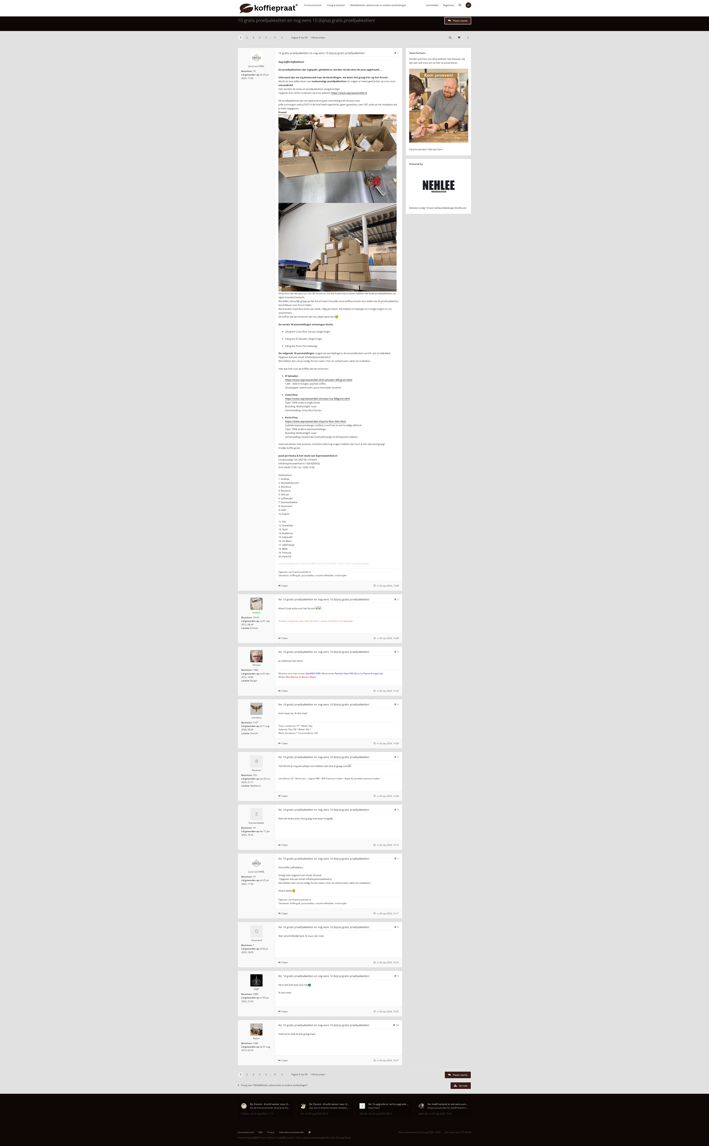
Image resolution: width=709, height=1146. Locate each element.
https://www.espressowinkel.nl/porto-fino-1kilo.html (315, 421)
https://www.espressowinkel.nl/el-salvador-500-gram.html (318, 379)
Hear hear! (374, 1107)
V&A (260, 1132)
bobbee (256, 612)
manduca (256, 717)
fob (302, 1113)
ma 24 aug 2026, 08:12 (380, 1113)
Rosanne (256, 770)
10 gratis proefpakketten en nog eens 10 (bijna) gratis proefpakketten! (306, 20)
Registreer (448, 5)
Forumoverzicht (246, 1132)
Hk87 (256, 989)
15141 (256, 617)
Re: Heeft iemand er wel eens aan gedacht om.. (448, 1104)
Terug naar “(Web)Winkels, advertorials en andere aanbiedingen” (274, 1085)
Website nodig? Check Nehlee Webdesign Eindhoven (438, 208)
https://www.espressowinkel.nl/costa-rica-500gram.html (317, 398)
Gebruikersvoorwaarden (291, 1132)
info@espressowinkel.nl (318, 357)
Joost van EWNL (256, 66)
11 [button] (275, 37)
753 (255, 775)
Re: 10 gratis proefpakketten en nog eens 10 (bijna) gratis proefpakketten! (323, 599)
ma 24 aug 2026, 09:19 (316, 1113)
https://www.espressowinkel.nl (349, 93)
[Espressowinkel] (438, 141)
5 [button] (266, 37)
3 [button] (253, 37)
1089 (255, 994)
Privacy (271, 1132)
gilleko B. (423, 1113)
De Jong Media (343, 1137)
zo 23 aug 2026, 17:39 (440, 1113)
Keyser (256, 1038)
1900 (255, 670)
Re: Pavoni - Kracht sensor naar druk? (270, 1104)
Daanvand (256, 940)
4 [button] (259, 37)
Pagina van (299, 37)
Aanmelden (432, 5)
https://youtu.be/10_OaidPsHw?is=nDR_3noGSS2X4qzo (448, 1107)
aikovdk (363, 1113)
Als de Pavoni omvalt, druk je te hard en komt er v (270, 1107)
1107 (255, 722)
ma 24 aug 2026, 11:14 (261, 1113)
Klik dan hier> (435, 149)
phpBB (253, 1137)
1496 (255, 1043)
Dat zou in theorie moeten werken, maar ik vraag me (329, 1107)
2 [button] (247, 37)
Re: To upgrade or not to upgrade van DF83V (388, 1104)
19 (254, 71)
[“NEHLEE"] (438, 204)
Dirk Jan (257, 665)
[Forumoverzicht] (269, 8)
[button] (282, 37)
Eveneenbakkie (256, 822)
